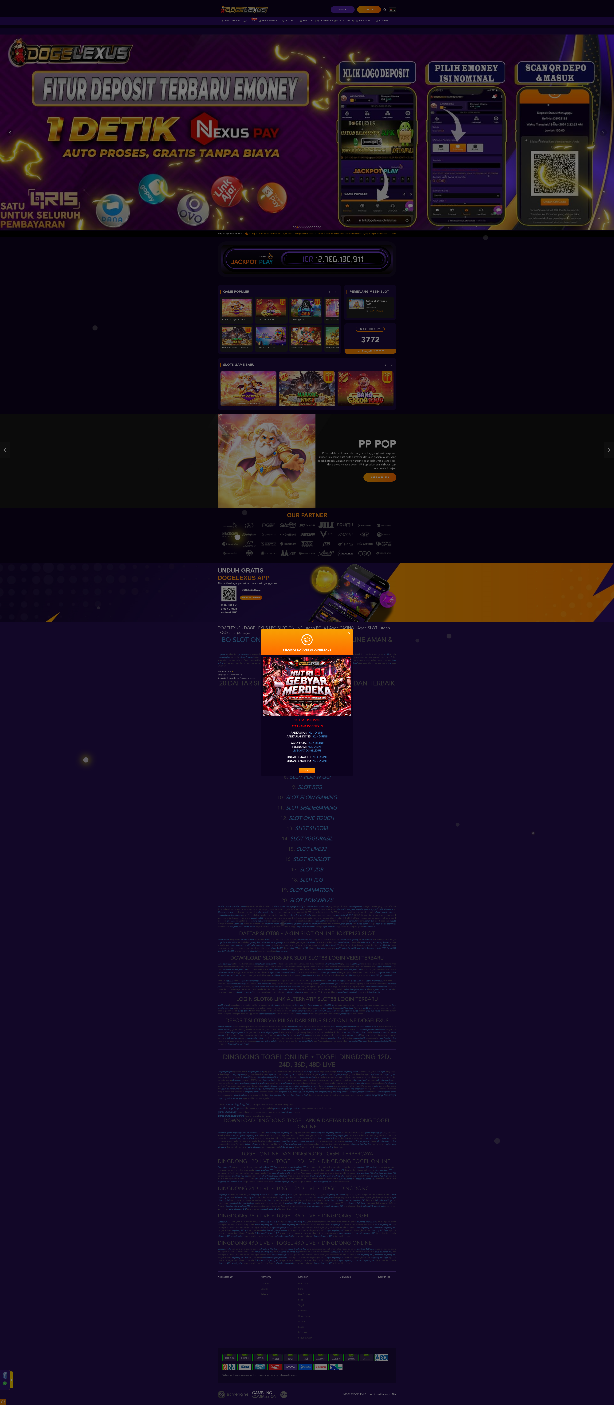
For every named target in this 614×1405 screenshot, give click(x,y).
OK (307, 771)
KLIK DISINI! (316, 733)
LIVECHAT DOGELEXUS (307, 751)
